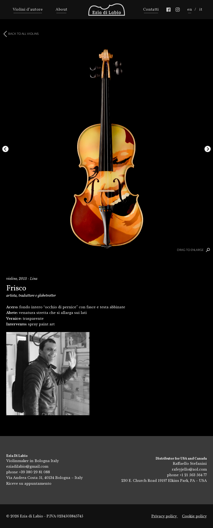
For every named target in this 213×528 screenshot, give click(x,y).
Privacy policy (164, 516)
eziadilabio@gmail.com (27, 466)
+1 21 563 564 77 (193, 475)
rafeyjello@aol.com (189, 469)
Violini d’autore (28, 9)
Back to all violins (23, 33)
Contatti (151, 9)
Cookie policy (194, 516)
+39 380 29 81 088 (34, 472)
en (189, 9)
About (61, 9)
